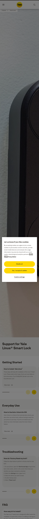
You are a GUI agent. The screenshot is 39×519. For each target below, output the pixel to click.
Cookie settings (19, 277)
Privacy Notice (12, 256)
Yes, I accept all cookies (19, 270)
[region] (19, 259)
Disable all (19, 264)
